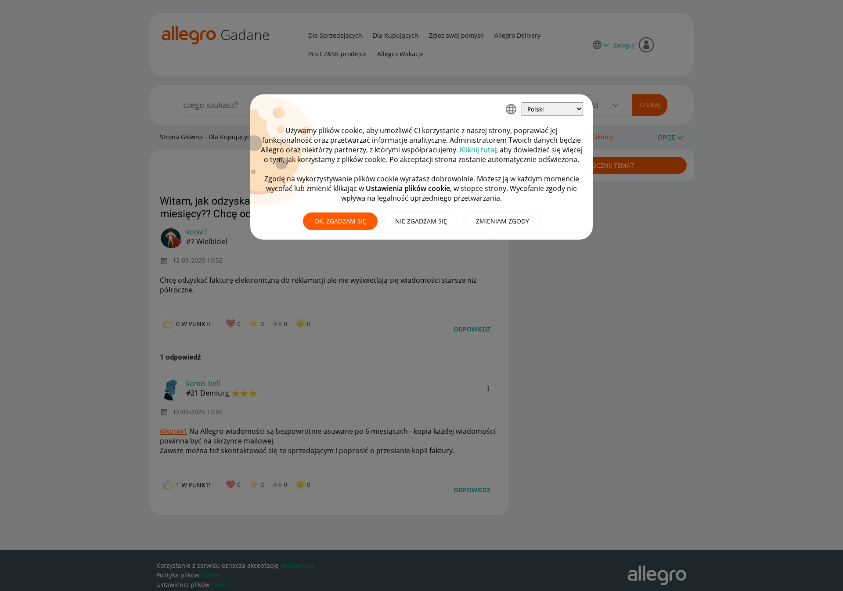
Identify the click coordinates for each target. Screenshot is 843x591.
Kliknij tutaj (478, 150)
